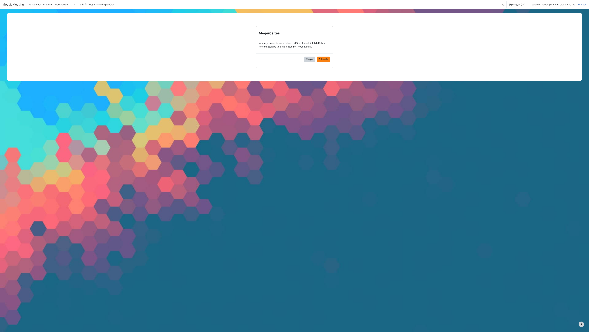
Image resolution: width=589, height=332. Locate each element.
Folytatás (323, 59)
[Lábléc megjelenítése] (581, 324)
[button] (503, 4)
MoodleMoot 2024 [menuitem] (65, 4)
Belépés (582, 4)
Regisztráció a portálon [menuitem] (101, 4)
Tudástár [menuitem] (82, 4)
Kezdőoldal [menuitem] (35, 4)
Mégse (309, 59)
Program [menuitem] (47, 4)
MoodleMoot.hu (13, 4)
